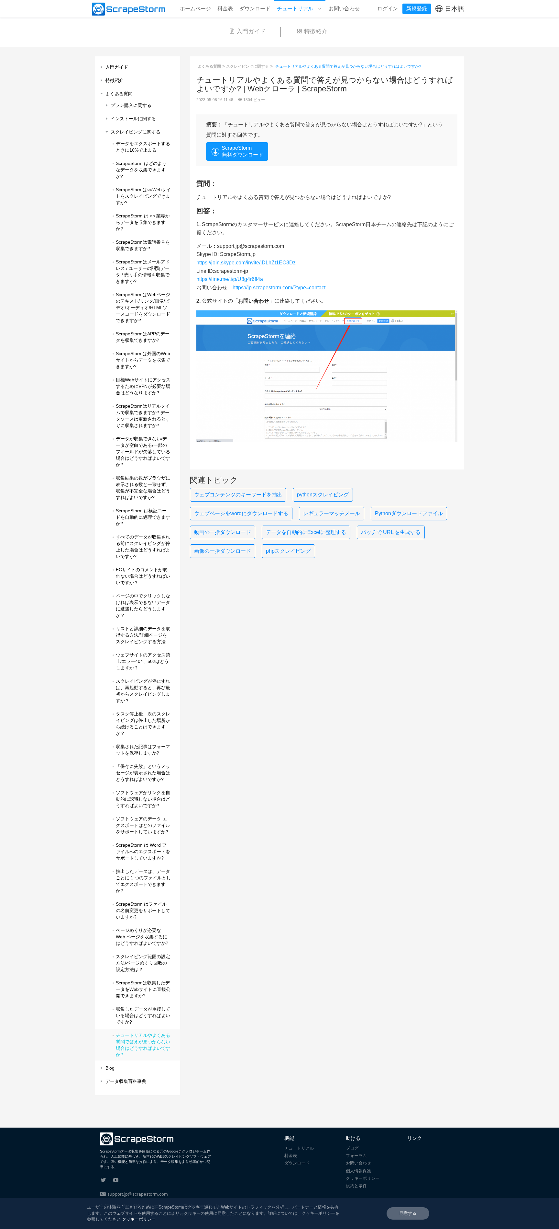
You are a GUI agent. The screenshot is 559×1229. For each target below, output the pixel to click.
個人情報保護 (358, 1170)
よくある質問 (209, 66)
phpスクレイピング (288, 551)
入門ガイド (251, 31)
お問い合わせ (344, 8)
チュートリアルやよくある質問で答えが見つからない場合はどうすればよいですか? (348, 66)
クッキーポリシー (362, 1178)
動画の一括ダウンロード (222, 532)
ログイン (387, 8)
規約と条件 (356, 1185)
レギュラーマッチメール (331, 513)
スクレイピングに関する (247, 66)
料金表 (225, 8)
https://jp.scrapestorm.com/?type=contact (279, 287)
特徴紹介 (315, 31)
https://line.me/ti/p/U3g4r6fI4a (230, 279)
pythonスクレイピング (323, 494)
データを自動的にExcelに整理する (306, 532)
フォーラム (356, 1155)
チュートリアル (295, 8)
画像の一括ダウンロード (222, 551)
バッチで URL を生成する (391, 532)
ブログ (352, 1148)
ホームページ (195, 8)
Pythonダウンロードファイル (409, 513)
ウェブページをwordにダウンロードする (241, 513)
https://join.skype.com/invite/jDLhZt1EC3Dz (246, 262)
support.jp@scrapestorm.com (137, 1194)
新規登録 (416, 8)
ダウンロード (254, 8)
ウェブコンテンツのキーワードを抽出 (238, 494)
